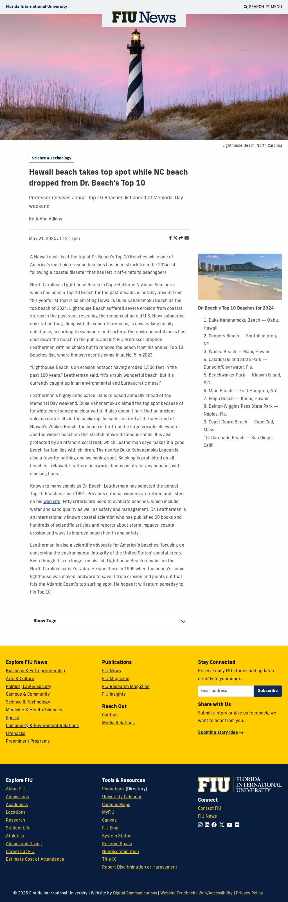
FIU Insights (114, 694)
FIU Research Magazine (126, 687)
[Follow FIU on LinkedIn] (208, 825)
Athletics (15, 836)
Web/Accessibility (216, 893)
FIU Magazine (115, 679)
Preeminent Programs (28, 741)
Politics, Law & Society (28, 687)
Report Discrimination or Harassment (139, 867)
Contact (110, 715)
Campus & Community (28, 694)
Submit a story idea (218, 732)
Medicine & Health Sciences (34, 710)
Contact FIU (209, 808)
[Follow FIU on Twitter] (223, 825)
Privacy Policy (249, 893)
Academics (17, 805)
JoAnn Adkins (48, 219)
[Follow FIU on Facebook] (215, 825)
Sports (12, 718)
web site (51, 502)
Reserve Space (117, 844)
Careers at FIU (20, 852)
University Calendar (122, 797)
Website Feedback (177, 893)
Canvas (109, 820)
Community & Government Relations (42, 726)
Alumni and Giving (24, 844)
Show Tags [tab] (45, 621)
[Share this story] (179, 238)
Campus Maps (116, 805)
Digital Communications (135, 893)
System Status (116, 836)
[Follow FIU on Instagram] (201, 825)
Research (15, 820)
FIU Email (111, 828)
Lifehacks (15, 734)
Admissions (17, 797)
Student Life (18, 828)
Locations (16, 812)
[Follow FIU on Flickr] (238, 825)
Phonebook (113, 789)
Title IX (109, 859)
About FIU (16, 789)
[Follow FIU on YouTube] (231, 825)
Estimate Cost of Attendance (35, 859)
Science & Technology (51, 158)
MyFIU (108, 812)
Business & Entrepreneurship (35, 671)
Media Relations (118, 723)
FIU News (111, 671)
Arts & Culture (20, 679)
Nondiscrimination (120, 852)
